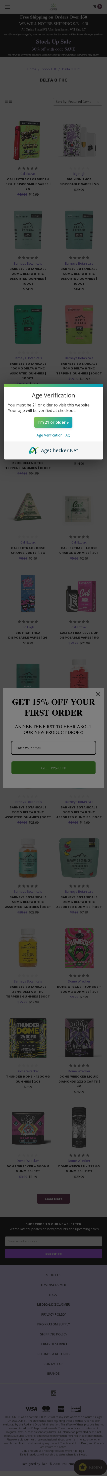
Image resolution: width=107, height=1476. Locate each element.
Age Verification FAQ (53, 435)
